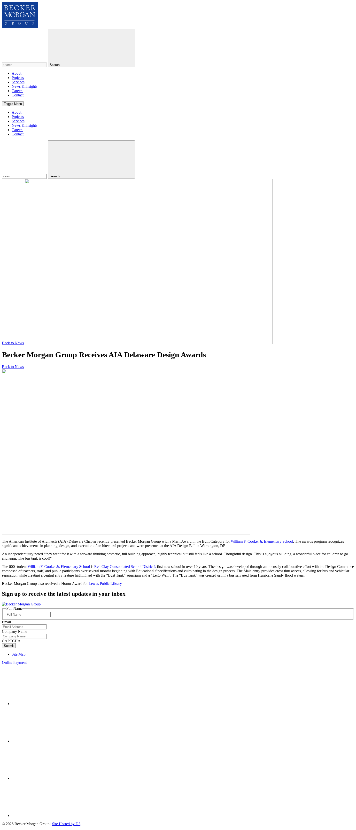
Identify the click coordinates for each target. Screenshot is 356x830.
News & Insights (24, 86)
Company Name (14, 631)
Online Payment (14, 662)
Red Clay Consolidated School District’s (125, 566)
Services (18, 82)
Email (6, 622)
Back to (13, 343)
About (16, 73)
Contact (17, 95)
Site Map (18, 654)
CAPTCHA (11, 641)
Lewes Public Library (105, 583)
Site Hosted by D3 (66, 824)
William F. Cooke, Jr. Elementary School (262, 541)
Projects (18, 78)
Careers (17, 91)
